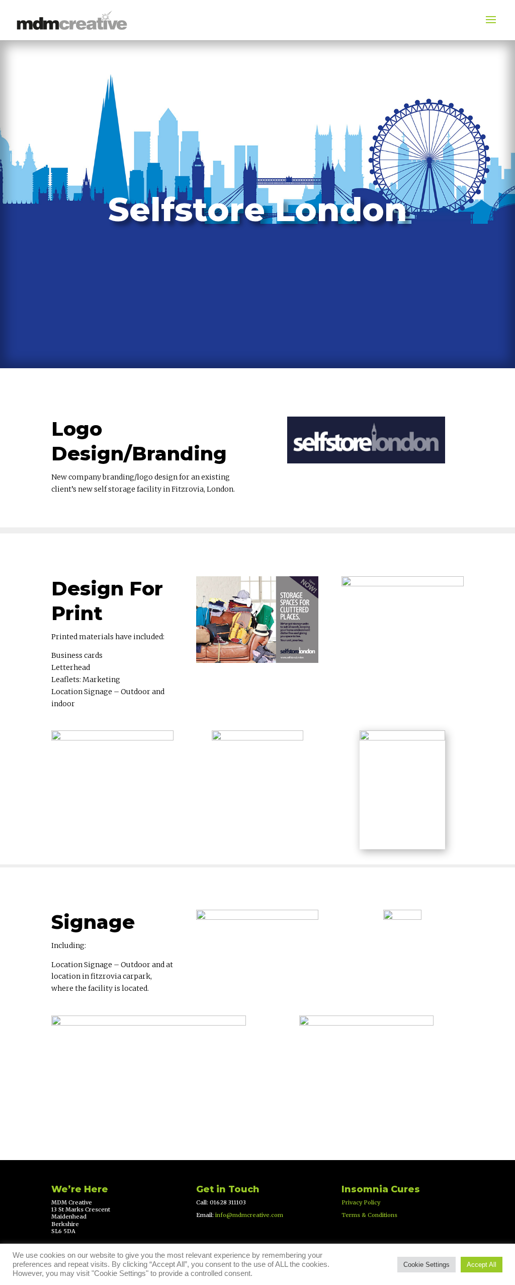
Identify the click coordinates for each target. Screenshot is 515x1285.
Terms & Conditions (369, 1215)
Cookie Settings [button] (426, 1264)
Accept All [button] (481, 1264)
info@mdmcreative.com (249, 1215)
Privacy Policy (360, 1202)
